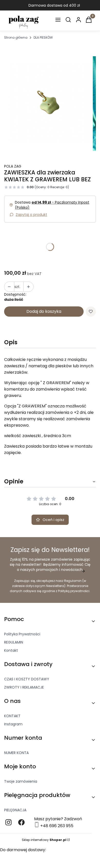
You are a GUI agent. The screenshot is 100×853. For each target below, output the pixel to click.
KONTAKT (12, 715)
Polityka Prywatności (22, 634)
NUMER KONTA (16, 752)
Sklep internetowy (44, 840)
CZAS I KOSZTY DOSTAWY (26, 679)
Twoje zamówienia (20, 781)
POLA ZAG (12, 166)
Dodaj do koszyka (43, 311)
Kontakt (11, 650)
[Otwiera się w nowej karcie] (8, 822)
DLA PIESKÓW (43, 37)
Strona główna (15, 37)
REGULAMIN (13, 642)
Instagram (13, 724)
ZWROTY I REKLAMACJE (24, 687)
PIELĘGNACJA (15, 810)
